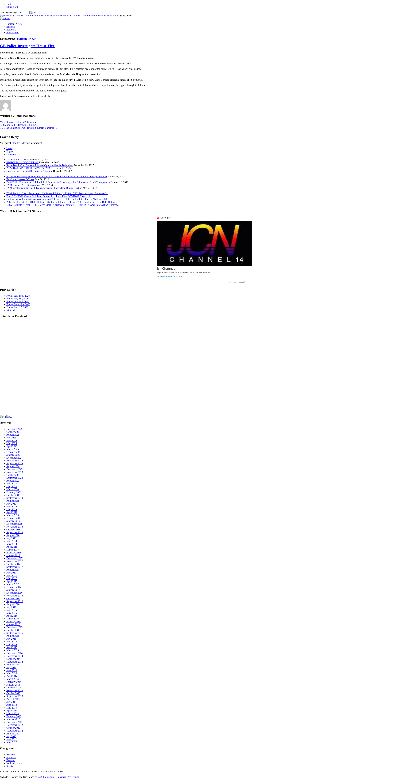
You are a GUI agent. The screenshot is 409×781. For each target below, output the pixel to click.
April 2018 (11, 546)
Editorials (11, 29)
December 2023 (14, 469)
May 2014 (11, 673)
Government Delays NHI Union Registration (29, 171)
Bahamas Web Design (68, 777)
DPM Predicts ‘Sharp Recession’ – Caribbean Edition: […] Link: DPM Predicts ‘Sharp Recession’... (57, 193)
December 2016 (14, 592)
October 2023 (13, 475)
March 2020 (12, 489)
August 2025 (12, 434)
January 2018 (13, 555)
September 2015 (14, 633)
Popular (10, 151)
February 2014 (13, 681)
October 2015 (13, 630)
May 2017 (11, 578)
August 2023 (12, 480)
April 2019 (11, 512)
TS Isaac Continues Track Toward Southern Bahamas (28, 127)
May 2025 (11, 443)
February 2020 (13, 492)
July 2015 (11, 638)
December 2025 (14, 429)
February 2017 (13, 587)
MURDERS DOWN (17, 159)
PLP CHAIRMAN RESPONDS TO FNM (28, 168)
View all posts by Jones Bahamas (18, 122)
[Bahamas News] (30, 15)
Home (9, 4)
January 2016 (13, 624)
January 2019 (13, 521)
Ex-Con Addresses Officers (20, 179)
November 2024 (14, 460)
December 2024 (14, 457)
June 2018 (11, 541)
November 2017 (14, 561)
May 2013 (11, 707)
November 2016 (14, 595)
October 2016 (13, 598)
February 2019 (13, 518)
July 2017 (11, 572)
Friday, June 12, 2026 (17, 307)
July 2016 (11, 607)
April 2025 (11, 446)
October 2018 (13, 529)
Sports (9, 766)
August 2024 (12, 466)
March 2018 (12, 549)
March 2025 (12, 449)
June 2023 (11, 483)
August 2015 (12, 635)
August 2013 (12, 699)
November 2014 (14, 656)
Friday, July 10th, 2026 (18, 295)
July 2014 (11, 667)
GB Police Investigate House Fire (27, 46)
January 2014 (13, 684)
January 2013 (13, 719)
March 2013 (12, 713)
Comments (11, 154)
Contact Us (12, 6)
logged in (18, 143)
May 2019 (11, 509)
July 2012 (11, 736)
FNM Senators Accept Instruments (23, 185)
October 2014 (13, 658)
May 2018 (11, 544)
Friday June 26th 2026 (17, 301)
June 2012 (11, 739)
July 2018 (11, 538)
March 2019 (12, 515)
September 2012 (14, 730)
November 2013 (14, 690)
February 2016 (13, 621)
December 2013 (14, 687)
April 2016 (11, 615)
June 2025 (11, 440)
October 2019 (13, 495)
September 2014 (14, 661)
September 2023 (14, 477)
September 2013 (14, 696)
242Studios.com (46, 777)
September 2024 (14, 463)
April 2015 (11, 647)
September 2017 (14, 567)
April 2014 (11, 676)
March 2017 (12, 584)
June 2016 (11, 610)
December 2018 (14, 523)
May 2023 (11, 486)
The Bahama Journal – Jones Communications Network (88, 15)
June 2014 (11, 670)
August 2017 (12, 569)
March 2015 (12, 650)
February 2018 (13, 552)
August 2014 (12, 664)
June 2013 (11, 704)
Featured (10, 760)
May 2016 (11, 612)
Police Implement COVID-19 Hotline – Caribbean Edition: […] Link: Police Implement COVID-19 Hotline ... (62, 202)
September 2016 (14, 601)
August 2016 (12, 604)
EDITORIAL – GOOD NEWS (22, 162)
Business (10, 26)
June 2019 (11, 506)
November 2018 (14, 526)
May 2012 (11, 742)
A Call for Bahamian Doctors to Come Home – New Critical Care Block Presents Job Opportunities (56, 176)
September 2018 (14, 532)
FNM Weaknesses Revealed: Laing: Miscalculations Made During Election (44, 188)
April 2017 (11, 581)
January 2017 (13, 590)
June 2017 (11, 575)
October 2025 (13, 431)
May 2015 (11, 644)
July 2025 (11, 437)
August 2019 (12, 500)
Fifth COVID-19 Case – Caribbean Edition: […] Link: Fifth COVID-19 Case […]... (49, 196)
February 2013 (13, 716)
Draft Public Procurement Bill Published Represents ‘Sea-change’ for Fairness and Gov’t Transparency (58, 182)
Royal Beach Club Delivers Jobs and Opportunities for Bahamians (39, 165)
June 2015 (11, 641)
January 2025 (13, 454)
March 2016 (12, 618)
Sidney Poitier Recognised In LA (18, 125)
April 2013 (11, 710)
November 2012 (14, 725)
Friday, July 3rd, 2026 (17, 298)
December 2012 (14, 722)
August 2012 (12, 733)
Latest (9, 148)
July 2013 (11, 702)
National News (14, 24)
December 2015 (14, 627)
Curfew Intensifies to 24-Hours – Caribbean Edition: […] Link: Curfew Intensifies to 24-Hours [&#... (57, 199)
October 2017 (13, 564)
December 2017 (14, 558)
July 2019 (11, 503)
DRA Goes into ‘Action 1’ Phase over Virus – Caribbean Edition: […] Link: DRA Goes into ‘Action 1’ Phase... (62, 205)
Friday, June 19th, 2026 (18, 304)
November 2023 (14, 472)
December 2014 (14, 653)
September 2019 (14, 498)
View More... (13, 310)
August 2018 (12, 535)
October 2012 (13, 727)
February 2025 (13, 452)
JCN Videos (12, 32)
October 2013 (13, 693)
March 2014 (12, 679)
